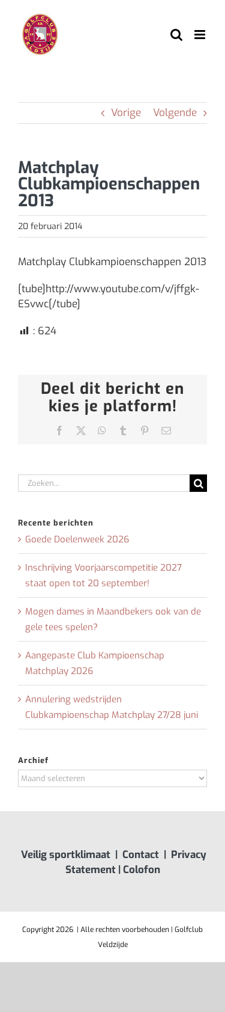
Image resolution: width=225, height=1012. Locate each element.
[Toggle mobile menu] (200, 34)
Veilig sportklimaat (65, 855)
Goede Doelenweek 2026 (77, 539)
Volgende (175, 113)
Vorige (126, 113)
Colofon (141, 870)
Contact (140, 855)
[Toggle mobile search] (176, 34)
